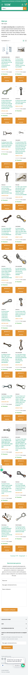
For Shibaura (4, 352)
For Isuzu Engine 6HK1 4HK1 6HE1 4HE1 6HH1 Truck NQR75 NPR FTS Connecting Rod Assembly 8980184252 (6, 231)
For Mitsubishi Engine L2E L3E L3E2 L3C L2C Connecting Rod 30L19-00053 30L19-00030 (20, 529)
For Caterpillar (4, 437)
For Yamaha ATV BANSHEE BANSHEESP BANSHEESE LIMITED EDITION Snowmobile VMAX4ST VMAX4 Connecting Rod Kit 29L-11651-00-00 (6, 531)
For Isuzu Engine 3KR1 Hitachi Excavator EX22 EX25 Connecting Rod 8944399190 (20, 314)
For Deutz (17, 57)
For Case (17, 184)
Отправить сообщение (9, 609)
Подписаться (7, 647)
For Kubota (17, 140)
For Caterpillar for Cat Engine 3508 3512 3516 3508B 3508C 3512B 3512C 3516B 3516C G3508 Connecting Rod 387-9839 (6, 443)
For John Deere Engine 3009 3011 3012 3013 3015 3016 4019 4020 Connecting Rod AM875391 (20, 271)
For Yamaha (3, 525)
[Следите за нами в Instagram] (5, 659)
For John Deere (18, 266)
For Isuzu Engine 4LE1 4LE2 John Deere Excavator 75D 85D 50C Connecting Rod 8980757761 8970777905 (6, 190)
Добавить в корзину (7, 79)
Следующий (22, 555)
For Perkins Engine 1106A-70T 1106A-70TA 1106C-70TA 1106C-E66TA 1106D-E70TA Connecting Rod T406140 (21, 231)
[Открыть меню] (2, 4)
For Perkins (17, 226)
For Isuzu (3, 184)
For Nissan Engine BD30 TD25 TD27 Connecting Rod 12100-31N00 (20, 102)
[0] (25, 4)
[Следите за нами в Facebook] (2, 659)
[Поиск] (25, 8)
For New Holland (5, 98)
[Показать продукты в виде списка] (26, 40)
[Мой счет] (22, 4)
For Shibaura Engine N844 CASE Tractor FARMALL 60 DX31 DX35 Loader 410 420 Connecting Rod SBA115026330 (6, 358)
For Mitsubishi (18, 525)
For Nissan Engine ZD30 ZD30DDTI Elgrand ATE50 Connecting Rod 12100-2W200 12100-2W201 (6, 144)
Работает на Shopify (5, 672)
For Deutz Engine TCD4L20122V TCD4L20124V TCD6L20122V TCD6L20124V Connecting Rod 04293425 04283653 (5, 316)
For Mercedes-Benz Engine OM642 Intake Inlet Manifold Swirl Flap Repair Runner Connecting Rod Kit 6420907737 (6, 62)
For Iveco (17, 481)
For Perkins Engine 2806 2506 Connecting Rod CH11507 (6, 397)
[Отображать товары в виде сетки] (23, 40)
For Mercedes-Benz (5, 57)
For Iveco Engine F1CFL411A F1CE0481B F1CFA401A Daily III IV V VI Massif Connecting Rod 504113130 (20, 487)
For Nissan (17, 98)
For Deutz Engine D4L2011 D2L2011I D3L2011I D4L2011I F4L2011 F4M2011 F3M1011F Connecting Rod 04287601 (20, 62)
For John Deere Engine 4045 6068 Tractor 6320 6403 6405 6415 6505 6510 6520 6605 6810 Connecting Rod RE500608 (20, 358)
